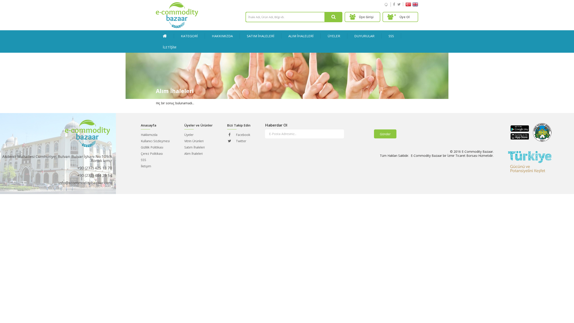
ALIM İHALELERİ (300, 36)
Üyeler (189, 135)
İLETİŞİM (169, 47)
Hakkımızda (222, 36)
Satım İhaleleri (194, 147)
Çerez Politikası (152, 153)
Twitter (240, 141)
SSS (391, 36)
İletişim (146, 166)
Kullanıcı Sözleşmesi (155, 141)
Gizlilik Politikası (152, 147)
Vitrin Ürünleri (194, 141)
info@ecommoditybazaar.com (85, 182)
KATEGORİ (189, 36)
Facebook (242, 135)
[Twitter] (399, 4)
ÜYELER (334, 36)
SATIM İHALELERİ (260, 36)
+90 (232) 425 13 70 (94, 167)
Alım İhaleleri (193, 153)
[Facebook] (394, 4)
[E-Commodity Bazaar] (177, 27)
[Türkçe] (408, 5)
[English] (415, 5)
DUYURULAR (364, 36)
